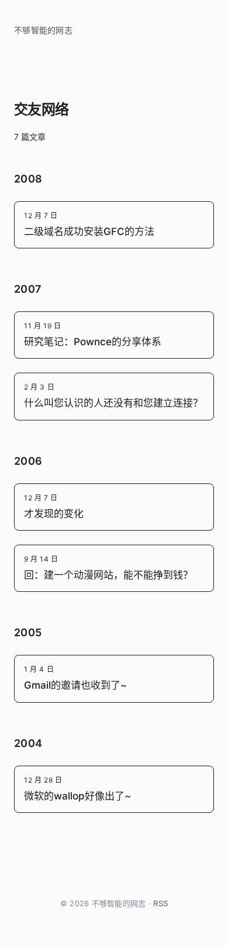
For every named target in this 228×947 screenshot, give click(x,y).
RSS (160, 903)
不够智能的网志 (43, 30)
